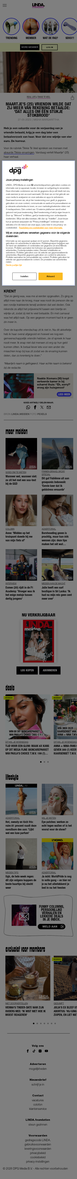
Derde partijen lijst (14, 265)
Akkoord (51, 276)
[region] (38, 223)
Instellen (24, 276)
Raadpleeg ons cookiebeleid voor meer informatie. (41, 228)
